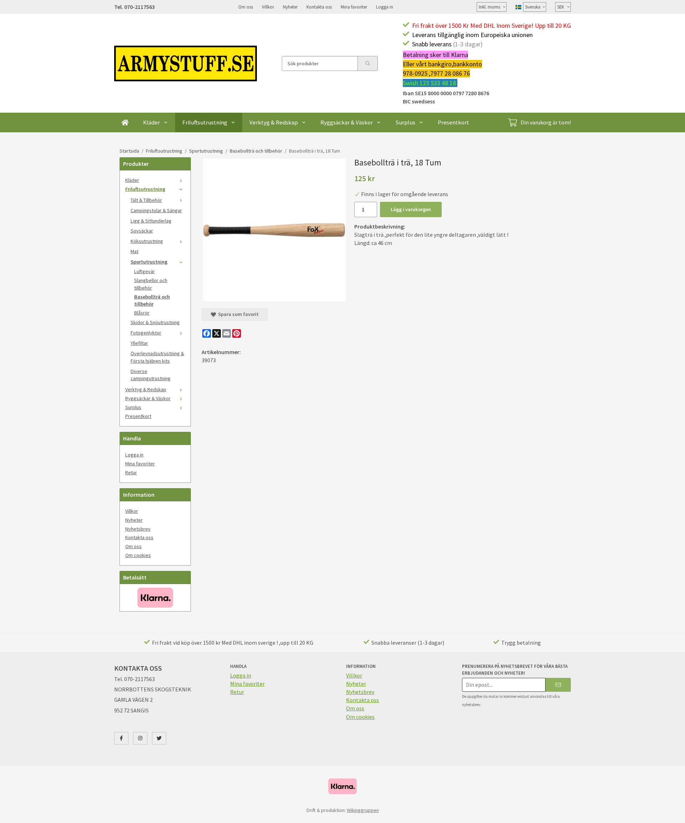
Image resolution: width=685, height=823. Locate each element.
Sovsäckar (142, 231)
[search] (367, 63)
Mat (134, 251)
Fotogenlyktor (146, 332)
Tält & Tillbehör (146, 200)
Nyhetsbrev (138, 529)
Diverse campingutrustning (151, 375)
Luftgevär (144, 271)
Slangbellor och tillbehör (150, 284)
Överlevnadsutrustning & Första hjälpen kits (157, 357)
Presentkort (453, 122)
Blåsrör (141, 313)
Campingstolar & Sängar (156, 210)
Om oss (245, 7)
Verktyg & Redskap (273, 122)
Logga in (384, 7)
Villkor (268, 7)
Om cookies (138, 555)
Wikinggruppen (363, 810)
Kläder (151, 122)
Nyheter (290, 7)
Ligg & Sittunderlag (151, 221)
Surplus (405, 122)
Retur (131, 472)
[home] (125, 122)
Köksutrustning (147, 241)
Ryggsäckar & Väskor (346, 122)
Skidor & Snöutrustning (155, 322)
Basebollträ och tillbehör (152, 300)
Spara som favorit (237, 314)
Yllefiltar (139, 343)
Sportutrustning (149, 262)
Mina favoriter (354, 7)
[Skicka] (558, 685)
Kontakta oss (319, 7)
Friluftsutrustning (204, 122)
